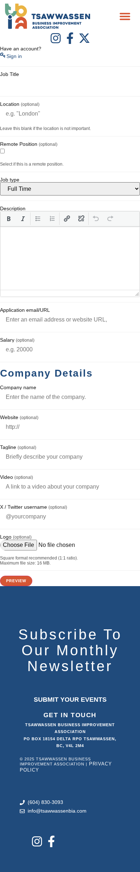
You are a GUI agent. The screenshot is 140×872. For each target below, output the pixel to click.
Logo (16, 536)
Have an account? (20, 48)
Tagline (18, 447)
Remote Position (28, 144)
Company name (18, 387)
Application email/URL (25, 310)
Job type (9, 179)
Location (19, 104)
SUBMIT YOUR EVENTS (70, 699)
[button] (125, 16)
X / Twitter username (33, 506)
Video (16, 477)
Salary (17, 339)
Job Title (9, 74)
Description (12, 208)
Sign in (14, 56)
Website (19, 417)
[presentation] (8, 219)
